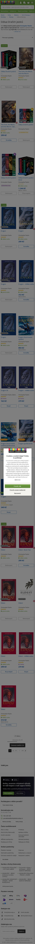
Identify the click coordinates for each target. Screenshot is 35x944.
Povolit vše (17, 486)
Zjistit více (17, 479)
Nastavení (17, 493)
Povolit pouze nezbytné (17, 489)
